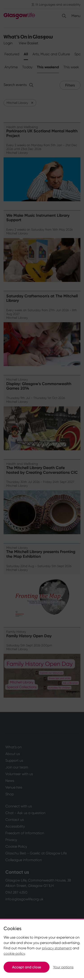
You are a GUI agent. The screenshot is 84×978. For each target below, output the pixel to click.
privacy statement (57, 948)
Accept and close (26, 967)
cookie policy (14, 953)
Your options (63, 967)
